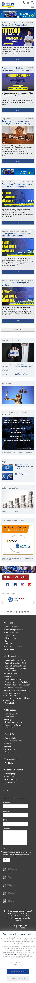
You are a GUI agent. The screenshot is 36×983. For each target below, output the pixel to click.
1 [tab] (15, 17)
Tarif (7, 641)
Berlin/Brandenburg (13, 679)
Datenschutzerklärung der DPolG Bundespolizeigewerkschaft (15, 851)
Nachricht (6, 829)
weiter (18, 59)
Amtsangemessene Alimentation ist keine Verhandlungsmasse (16, 234)
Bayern (8, 676)
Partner (8, 744)
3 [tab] (21, 17)
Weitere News (18, 330)
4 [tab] (16, 612)
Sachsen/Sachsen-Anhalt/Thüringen (11, 694)
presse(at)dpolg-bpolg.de (21, 374)
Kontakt (12, 925)
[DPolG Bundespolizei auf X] (14, 584)
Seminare (9, 752)
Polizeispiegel (10, 774)
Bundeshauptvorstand (14, 630)
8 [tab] (28, 612)
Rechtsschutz (10, 738)
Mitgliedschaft (11, 710)
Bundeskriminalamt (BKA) (15, 663)
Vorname (6, 803)
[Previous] (2, 14)
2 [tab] (18, 17)
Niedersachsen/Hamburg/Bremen (19, 685)
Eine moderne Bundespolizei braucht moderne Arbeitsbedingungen (17, 185)
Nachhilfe (9, 763)
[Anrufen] (23, 3)
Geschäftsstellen (11, 632)
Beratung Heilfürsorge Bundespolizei (13, 726)
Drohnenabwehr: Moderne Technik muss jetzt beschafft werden (17, 69)
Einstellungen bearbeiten (18, 978)
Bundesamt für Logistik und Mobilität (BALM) (15, 670)
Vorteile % (9, 734)
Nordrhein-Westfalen (13, 688)
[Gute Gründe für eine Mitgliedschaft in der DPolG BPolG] (7, 467)
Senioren (8, 644)
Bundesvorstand (11, 627)
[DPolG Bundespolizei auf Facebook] (7, 584)
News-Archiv (10, 782)
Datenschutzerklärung (12, 954)
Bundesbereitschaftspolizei (16, 666)
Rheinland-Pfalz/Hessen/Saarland (18, 690)
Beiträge (8, 719)
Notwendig (18, 965)
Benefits (8, 746)
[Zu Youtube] (29, 584)
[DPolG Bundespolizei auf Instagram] (21, 584)
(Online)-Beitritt (11, 714)
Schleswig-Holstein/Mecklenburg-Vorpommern (17, 699)
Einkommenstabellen (13, 741)
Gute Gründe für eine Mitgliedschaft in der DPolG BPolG (25, 466)
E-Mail (5, 820)
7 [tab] (25, 612)
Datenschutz (7, 848)
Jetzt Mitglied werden (23, 474)
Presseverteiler (11, 779)
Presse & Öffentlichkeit (14, 770)
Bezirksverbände (12, 656)
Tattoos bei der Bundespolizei (14, 25)
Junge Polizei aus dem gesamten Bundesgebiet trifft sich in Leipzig (16, 122)
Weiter (6, 860)
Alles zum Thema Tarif (17, 577)
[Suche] (32, 3)
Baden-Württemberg (13, 674)
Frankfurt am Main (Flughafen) (17, 682)
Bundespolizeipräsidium (15, 660)
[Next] (34, 14)
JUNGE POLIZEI (11, 635)
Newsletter (9, 777)
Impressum (22, 925)
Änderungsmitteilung (13, 722)
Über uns (9, 623)
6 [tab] (22, 612)
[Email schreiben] (27, 3)
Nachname (7, 811)
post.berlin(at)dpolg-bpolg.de (25, 366)
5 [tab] (19, 612)
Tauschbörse (10, 749)
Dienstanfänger (11, 759)
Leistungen (9, 717)
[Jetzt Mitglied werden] (7, 476)
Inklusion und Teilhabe (14, 647)
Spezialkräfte (10, 703)
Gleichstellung (11, 638)
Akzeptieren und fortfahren (18, 971)
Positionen (9, 649)
